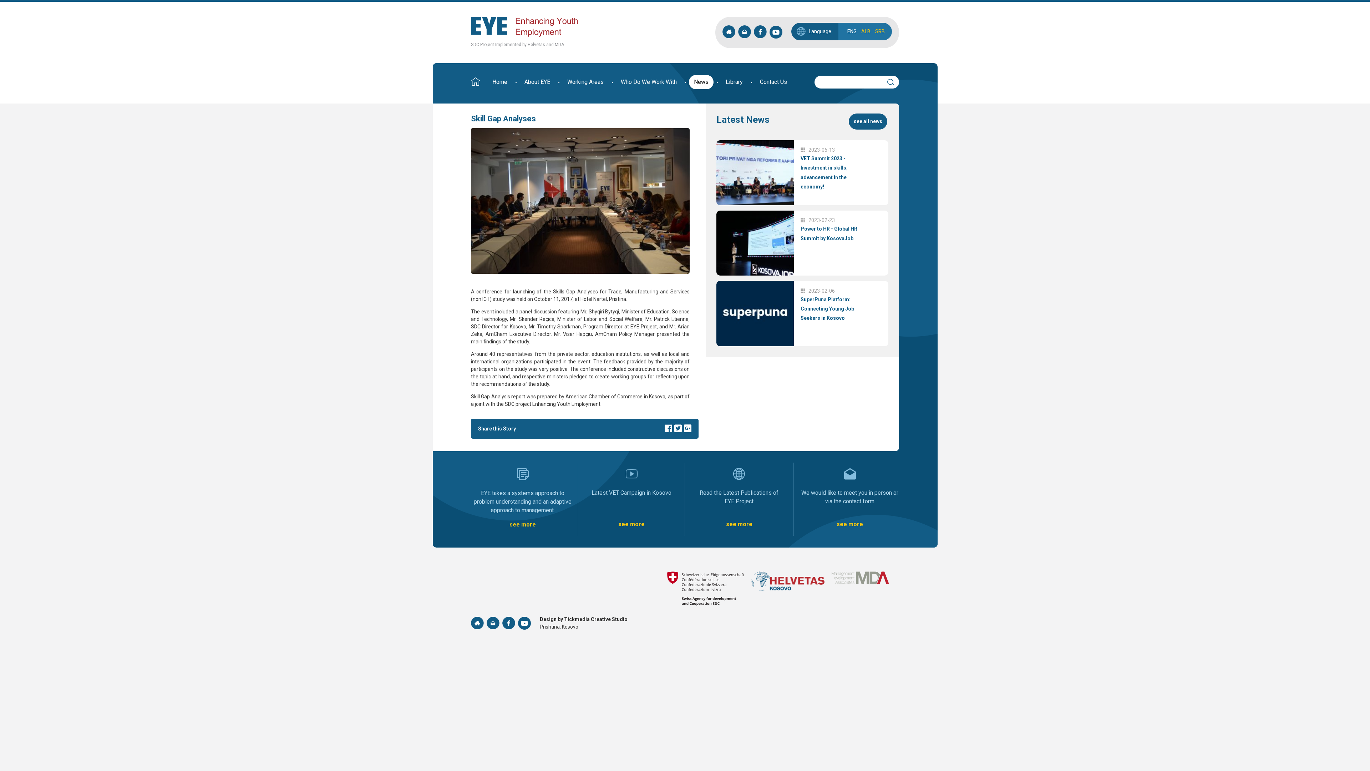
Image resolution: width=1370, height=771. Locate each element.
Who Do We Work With (649, 82)
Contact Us (773, 82)
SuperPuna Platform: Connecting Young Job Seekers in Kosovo (827, 309)
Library (734, 82)
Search (894, 81)
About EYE (537, 82)
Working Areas (585, 82)
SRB (880, 31)
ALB (866, 31)
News (701, 82)
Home (499, 82)
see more (522, 524)
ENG (852, 31)
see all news (868, 121)
